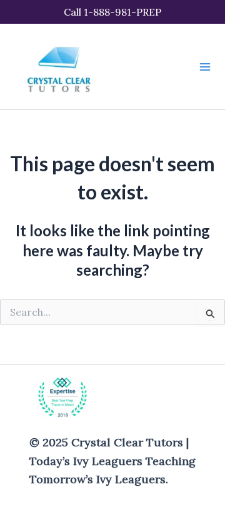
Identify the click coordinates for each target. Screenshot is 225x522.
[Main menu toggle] (205, 67)
